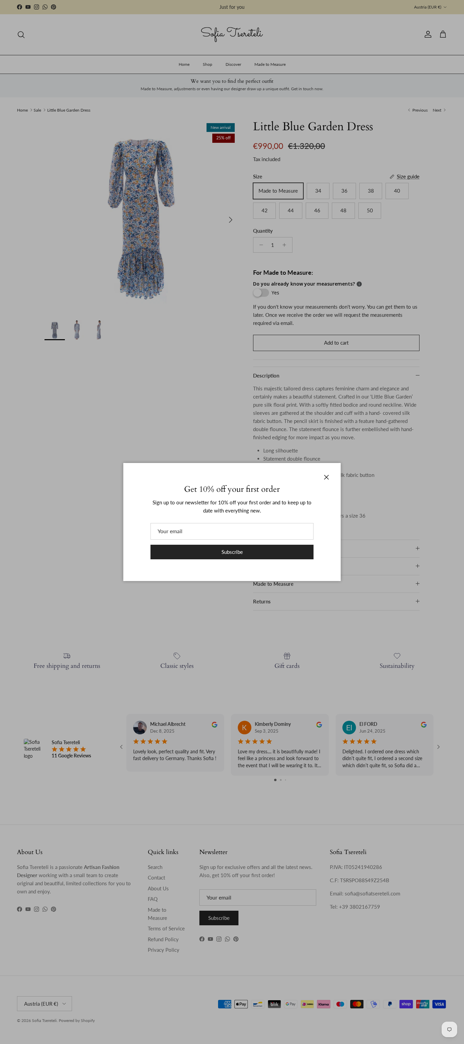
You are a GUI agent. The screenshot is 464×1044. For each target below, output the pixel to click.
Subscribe (232, 552)
